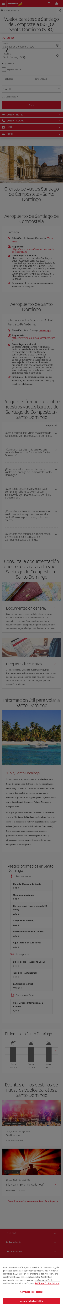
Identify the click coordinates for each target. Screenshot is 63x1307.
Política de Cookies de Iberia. (47, 1283)
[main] (31, 1282)
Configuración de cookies (31, 1291)
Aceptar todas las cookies (31, 1301)
